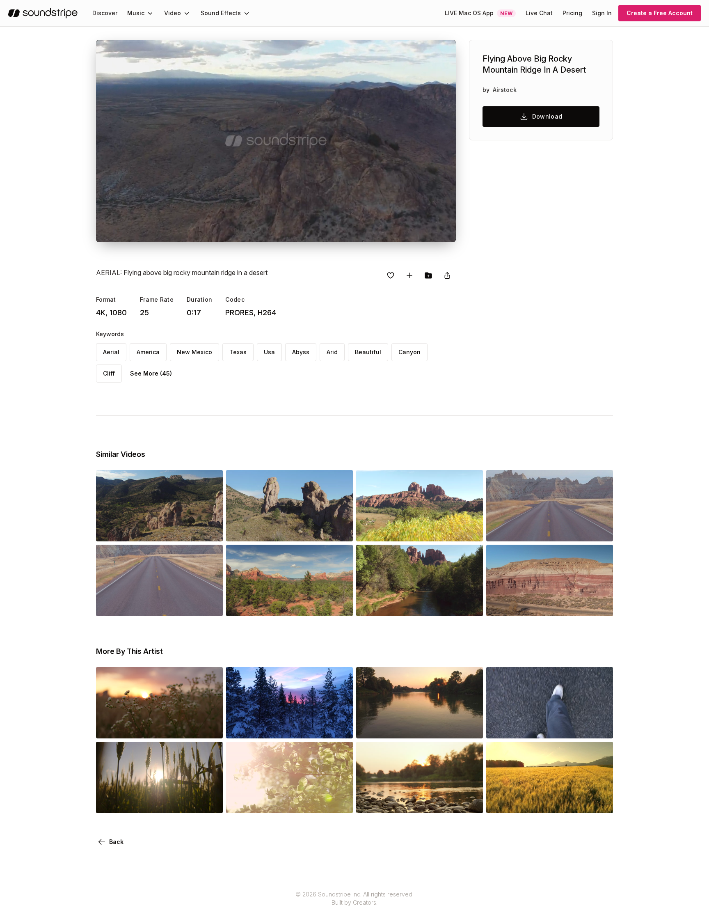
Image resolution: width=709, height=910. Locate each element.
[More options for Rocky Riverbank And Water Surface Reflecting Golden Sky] (470, 801)
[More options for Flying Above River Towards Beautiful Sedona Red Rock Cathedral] (470, 604)
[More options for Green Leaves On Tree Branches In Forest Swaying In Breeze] (340, 801)
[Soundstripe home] (43, 13)
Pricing (572, 12)
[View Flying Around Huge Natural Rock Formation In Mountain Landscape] (159, 529)
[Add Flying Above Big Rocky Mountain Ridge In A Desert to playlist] (409, 275)
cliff (109, 373)
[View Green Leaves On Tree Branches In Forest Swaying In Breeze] (289, 801)
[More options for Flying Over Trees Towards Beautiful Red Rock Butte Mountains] (470, 530)
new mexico (194, 351)
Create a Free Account (660, 12)
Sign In (602, 12)
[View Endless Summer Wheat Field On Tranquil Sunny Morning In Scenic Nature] (549, 801)
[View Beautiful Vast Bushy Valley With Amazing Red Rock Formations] (289, 604)
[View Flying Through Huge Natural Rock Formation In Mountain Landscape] (289, 529)
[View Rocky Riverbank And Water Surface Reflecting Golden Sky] (419, 801)
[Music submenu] (150, 13)
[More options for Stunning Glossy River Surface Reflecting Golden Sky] (470, 727)
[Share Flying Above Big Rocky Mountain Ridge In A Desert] (447, 275)
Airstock (505, 89)
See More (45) (151, 373)
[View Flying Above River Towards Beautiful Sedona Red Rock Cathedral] (419, 604)
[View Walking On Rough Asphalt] (549, 726)
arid (332, 351)
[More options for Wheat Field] (209, 801)
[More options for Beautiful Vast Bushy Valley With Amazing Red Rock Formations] (340, 604)
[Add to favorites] (390, 275)
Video (172, 12)
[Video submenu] (187, 13)
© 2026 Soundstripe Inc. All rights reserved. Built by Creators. (354, 898)
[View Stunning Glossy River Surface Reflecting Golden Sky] (419, 726)
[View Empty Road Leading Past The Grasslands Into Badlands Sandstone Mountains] (159, 604)
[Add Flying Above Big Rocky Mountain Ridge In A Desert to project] (428, 275)
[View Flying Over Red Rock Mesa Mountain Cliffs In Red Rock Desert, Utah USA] (549, 604)
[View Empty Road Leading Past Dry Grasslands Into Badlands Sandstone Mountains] (549, 529)
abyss (300, 351)
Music (135, 12)
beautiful (368, 351)
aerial (111, 351)
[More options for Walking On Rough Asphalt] (600, 727)
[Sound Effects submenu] (246, 13)
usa (269, 351)
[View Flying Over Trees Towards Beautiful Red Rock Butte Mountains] (419, 529)
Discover (104, 12)
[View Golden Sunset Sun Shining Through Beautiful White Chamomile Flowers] (159, 726)
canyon (409, 351)
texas (238, 351)
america (148, 351)
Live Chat (539, 12)
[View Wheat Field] (159, 801)
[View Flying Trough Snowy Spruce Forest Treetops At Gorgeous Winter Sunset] (289, 726)
